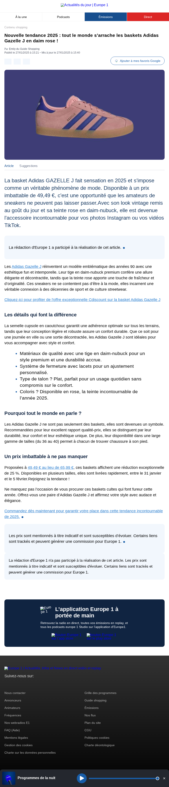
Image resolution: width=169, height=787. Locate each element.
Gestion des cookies (18, 745)
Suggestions (28, 166)
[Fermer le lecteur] (164, 778)
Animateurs (12, 708)
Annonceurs (12, 700)
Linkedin (44, 684)
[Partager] (7, 62)
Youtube (29, 684)
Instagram (14, 684)
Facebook (22, 684)
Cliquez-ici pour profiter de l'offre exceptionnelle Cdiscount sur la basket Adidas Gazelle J (82, 300)
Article (9, 166)
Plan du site (92, 722)
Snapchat (37, 684)
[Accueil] (84, 5)
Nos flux (90, 715)
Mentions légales (16, 737)
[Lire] (82, 778)
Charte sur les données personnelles (30, 752)
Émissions (106, 17)
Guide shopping (95, 700)
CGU (87, 730)
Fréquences (12, 715)
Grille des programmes (100, 693)
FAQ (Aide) (12, 730)
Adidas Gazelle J (26, 266)
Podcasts (63, 17)
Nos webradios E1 (17, 722)
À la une (21, 17)
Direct (148, 17)
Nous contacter (15, 693)
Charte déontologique (99, 745)
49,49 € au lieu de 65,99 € (50, 467)
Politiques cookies (96, 737)
